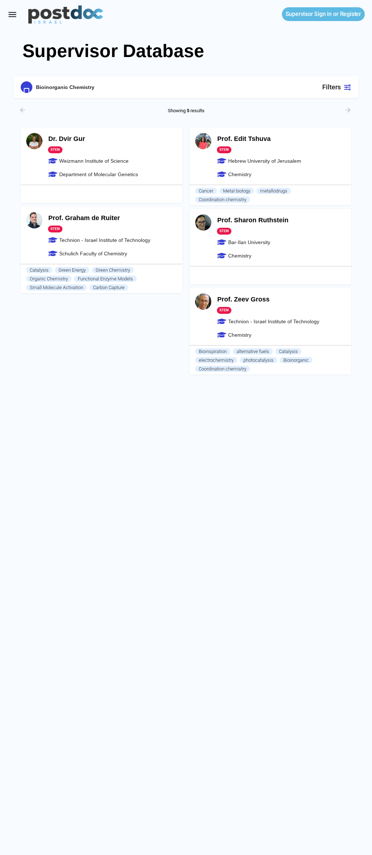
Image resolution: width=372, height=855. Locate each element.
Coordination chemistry (222, 199)
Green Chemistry (113, 270)
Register (350, 14)
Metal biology (236, 191)
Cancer (206, 191)
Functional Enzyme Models (105, 278)
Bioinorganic (296, 360)
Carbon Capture (109, 287)
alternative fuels (252, 351)
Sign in (309, 14)
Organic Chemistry (49, 278)
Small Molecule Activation (56, 287)
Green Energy (72, 270)
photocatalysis (258, 360)
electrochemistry (216, 360)
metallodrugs (273, 191)
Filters (331, 87)
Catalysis (39, 270)
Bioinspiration (213, 351)
